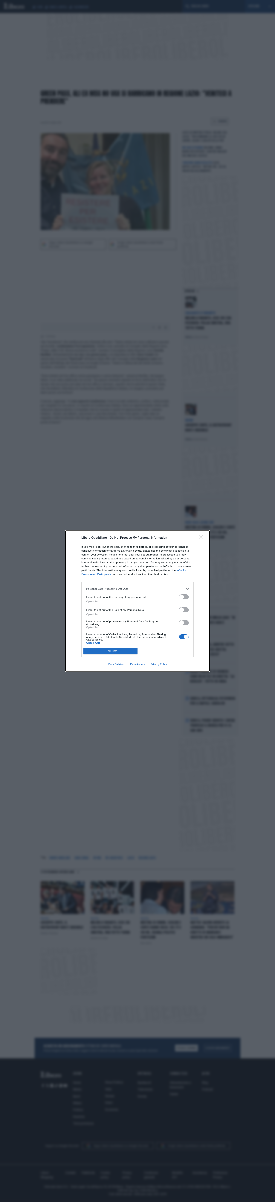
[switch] (184, 596)
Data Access (137, 664)
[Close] (202, 537)
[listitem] (137, 589)
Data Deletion (116, 664)
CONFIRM (110, 651)
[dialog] (137, 601)
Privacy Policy (159, 664)
